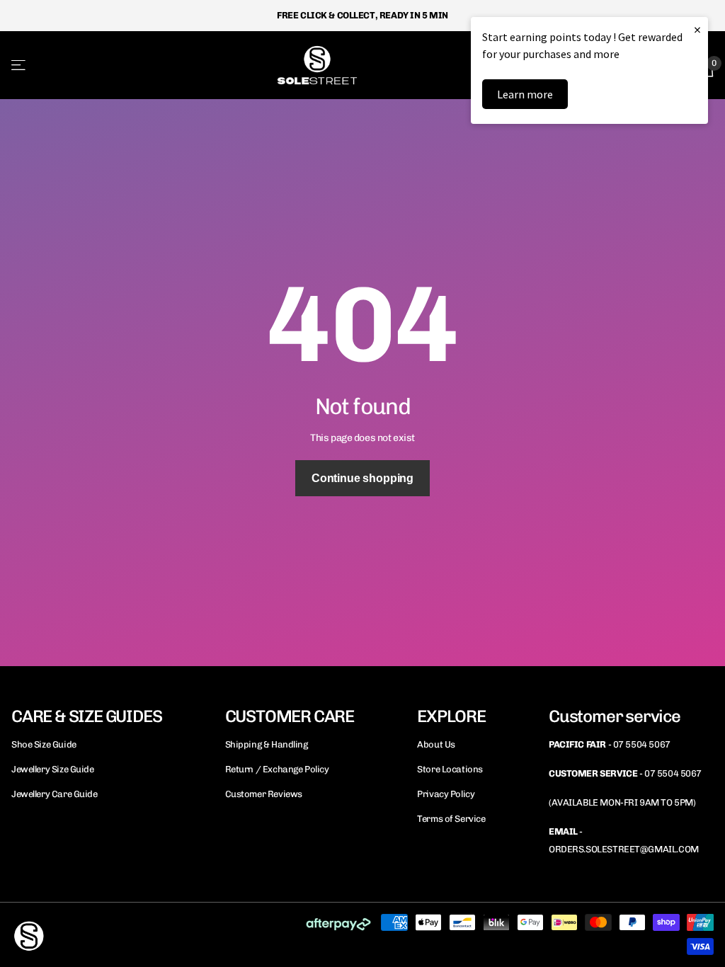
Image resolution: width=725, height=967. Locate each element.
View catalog (19, 64)
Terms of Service (451, 818)
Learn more (525, 94)
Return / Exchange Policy (277, 769)
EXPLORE (451, 716)
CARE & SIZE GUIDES (86, 716)
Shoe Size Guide (43, 744)
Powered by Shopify (185, 934)
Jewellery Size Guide (52, 769)
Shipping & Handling (266, 744)
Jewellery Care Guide (54, 794)
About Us (436, 744)
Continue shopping (362, 478)
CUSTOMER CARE (289, 716)
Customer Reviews (263, 794)
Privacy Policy (445, 794)
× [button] (697, 29)
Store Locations (450, 769)
